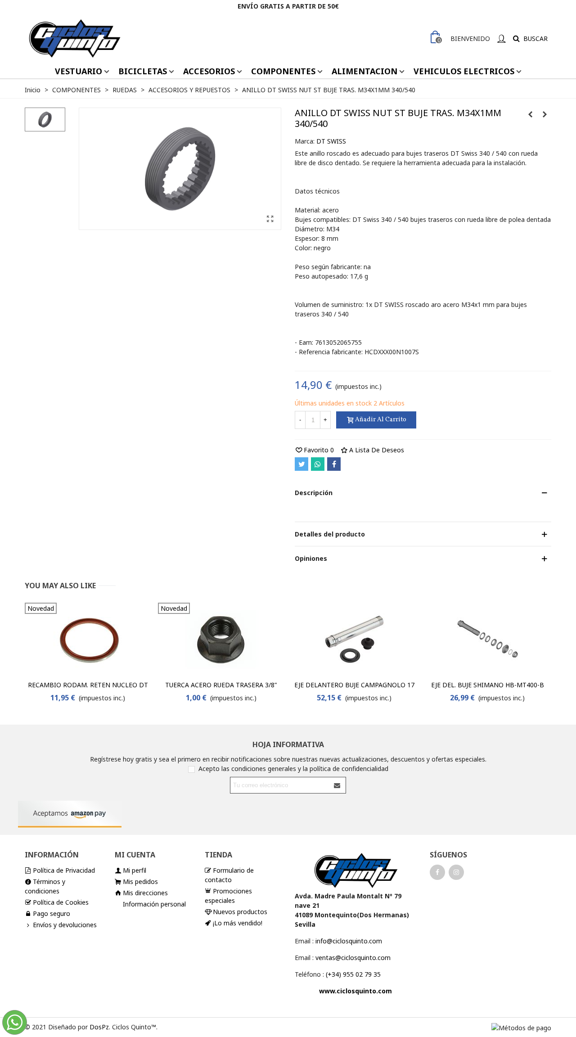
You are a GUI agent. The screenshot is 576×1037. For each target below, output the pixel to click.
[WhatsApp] (317, 464)
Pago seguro (51, 913)
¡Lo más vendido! (237, 923)
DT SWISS (331, 141)
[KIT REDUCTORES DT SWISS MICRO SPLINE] (530, 114)
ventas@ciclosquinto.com (353, 957)
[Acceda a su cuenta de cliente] (501, 38)
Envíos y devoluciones (65, 924)
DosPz (99, 1027)
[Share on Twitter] (301, 464)
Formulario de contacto (229, 875)
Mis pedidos (140, 881)
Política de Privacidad (64, 870)
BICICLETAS (142, 71)
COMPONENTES (283, 71)
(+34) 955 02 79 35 (353, 974)
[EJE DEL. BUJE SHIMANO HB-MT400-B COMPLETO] (487, 639)
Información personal (154, 904)
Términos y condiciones (45, 886)
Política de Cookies (61, 902)
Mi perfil (134, 870)
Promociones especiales (228, 896)
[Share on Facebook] (334, 464)
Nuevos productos (240, 911)
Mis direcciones (145, 892)
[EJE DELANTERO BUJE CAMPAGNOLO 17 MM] (354, 639)
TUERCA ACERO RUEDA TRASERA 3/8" (221, 685)
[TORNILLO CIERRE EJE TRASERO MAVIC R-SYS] (544, 114)
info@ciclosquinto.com (348, 941)
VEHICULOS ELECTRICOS (464, 71)
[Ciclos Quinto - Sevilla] (74, 38)
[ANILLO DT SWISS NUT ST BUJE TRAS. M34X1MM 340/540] (270, 218)
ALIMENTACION (364, 71)
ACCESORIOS (209, 71)
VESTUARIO (78, 71)
